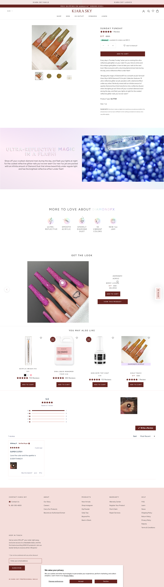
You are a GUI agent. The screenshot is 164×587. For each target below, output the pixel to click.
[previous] (6, 289)
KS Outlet (79, 16)
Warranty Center (115, 502)
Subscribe (17, 568)
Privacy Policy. (69, 576)
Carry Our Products (50, 509)
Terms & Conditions (148, 528)
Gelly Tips (85, 513)
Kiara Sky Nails (41, 2)
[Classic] (28, 375)
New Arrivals (86, 502)
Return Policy (146, 516)
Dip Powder (86, 509)
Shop (59, 16)
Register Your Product (117, 505)
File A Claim (113, 509)
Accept (80, 581)
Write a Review (148, 428)
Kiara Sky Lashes (123, 2)
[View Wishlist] (153, 11)
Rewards (93, 16)
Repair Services (114, 513)
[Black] (25, 375)
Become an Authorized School (54, 513)
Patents (144, 524)
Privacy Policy (146, 520)
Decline (106, 581)
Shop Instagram (87, 505)
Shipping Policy (146, 513)
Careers (46, 505)
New (68, 16)
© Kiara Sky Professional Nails (23, 579)
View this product (113, 301)
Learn (104, 16)
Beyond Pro (86, 516)
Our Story (47, 502)
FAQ (143, 502)
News (143, 509)
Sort (135, 436)
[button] (110, 31)
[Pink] (31, 375)
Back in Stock (86, 520)
